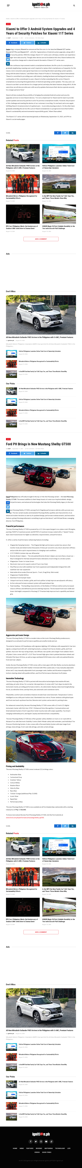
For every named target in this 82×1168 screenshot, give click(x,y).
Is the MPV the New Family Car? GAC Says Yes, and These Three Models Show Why (58, 197)
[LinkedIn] (8, 63)
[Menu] (8, 5)
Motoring (49, 1148)
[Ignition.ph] (41, 5)
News (8, 24)
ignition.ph (11, 340)
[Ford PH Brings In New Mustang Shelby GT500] (41, 491)
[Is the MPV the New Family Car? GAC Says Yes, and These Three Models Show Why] (59, 183)
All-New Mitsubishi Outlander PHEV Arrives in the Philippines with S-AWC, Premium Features (23, 167)
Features (29, 1148)
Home (7, 19)
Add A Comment (41, 239)
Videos (37, 1152)
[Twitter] (8, 59)
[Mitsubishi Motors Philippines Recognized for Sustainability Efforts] (23, 183)
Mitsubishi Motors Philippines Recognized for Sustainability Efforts (21, 197)
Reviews (39, 1148)
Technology (60, 1148)
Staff (9, 38)
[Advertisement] (41, 272)
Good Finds (46, 1152)
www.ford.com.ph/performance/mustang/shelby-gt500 (25, 817)
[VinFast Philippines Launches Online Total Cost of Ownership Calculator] (59, 153)
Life (68, 1148)
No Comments (30, 38)
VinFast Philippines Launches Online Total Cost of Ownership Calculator (58, 167)
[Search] (74, 5)
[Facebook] (8, 55)
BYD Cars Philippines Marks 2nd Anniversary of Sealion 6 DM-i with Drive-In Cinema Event (22, 227)
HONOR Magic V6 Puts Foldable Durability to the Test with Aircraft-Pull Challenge (58, 227)
